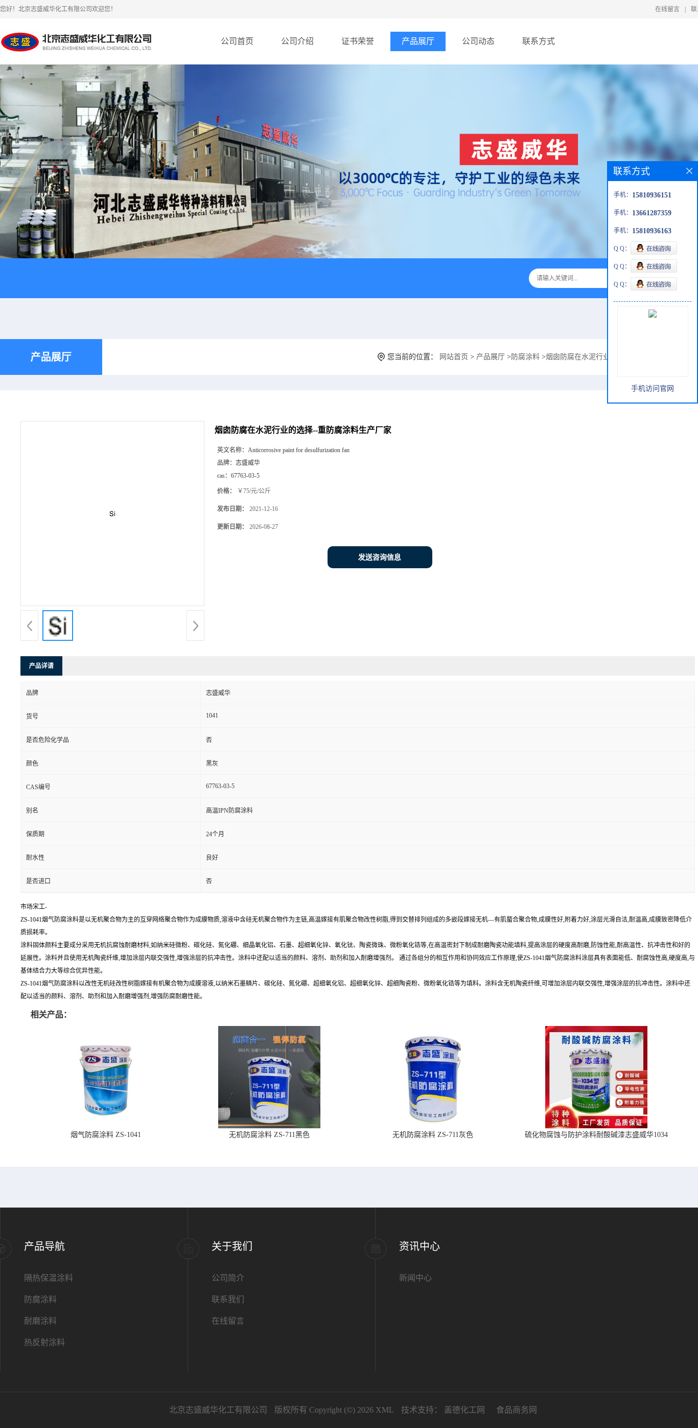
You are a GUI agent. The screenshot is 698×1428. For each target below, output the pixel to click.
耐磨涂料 (40, 1321)
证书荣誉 (357, 41)
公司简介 (228, 1278)
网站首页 (453, 357)
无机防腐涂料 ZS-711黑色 (269, 1135)
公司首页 (237, 41)
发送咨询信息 (379, 557)
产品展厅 (418, 41)
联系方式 (538, 41)
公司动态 (478, 41)
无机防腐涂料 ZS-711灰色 (432, 1135)
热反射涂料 (44, 1342)
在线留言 (667, 9)
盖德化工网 (464, 1409)
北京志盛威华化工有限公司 (218, 1409)
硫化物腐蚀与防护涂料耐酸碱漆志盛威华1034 (596, 1135)
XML (385, 1409)
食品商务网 (516, 1409)
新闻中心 (415, 1278)
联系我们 (228, 1299)
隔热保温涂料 (48, 1278)
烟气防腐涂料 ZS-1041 (106, 1135)
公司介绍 (297, 41)
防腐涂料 (525, 357)
